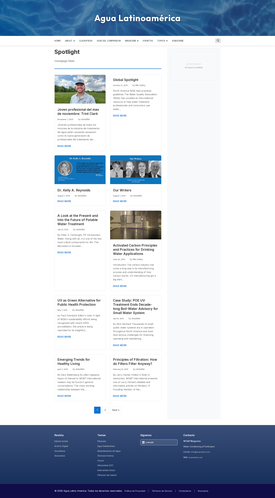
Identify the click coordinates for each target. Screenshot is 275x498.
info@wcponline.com (200, 452)
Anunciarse (59, 455)
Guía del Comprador (109, 40)
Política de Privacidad (135, 491)
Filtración (101, 441)
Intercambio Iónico (106, 470)
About (68, 40)
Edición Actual (61, 441)
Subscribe (178, 40)
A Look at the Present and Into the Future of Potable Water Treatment (77, 220)
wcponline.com (195, 457)
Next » (115, 410)
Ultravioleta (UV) (105, 465)
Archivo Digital (61, 446)
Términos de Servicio (162, 491)
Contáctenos (185, 491)
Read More (64, 146)
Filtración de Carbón (107, 475)
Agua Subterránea (106, 446)
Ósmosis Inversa (105, 455)
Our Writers (122, 190)
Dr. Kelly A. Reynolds (73, 190)
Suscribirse (59, 451)
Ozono (100, 460)
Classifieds (86, 40)
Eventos (148, 40)
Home (57, 40)
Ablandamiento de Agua (108, 451)
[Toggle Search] (218, 41)
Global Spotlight (125, 80)
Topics (161, 40)
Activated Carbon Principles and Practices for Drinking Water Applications (135, 249)
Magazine (130, 40)
